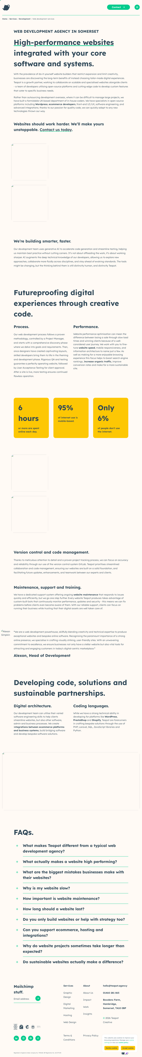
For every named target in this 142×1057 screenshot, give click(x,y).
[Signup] (38, 999)
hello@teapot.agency (115, 985)
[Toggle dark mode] (124, 1053)
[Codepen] (30, 1039)
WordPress (111, 716)
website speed (87, 347)
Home (4, 19)
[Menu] (137, 7)
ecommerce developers (62, 104)
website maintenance (85, 594)
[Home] (6, 8)
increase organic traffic (97, 361)
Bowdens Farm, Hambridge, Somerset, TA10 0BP (114, 1004)
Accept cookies (128, 1048)
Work (86, 1006)
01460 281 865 (111, 992)
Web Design (69, 1022)
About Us (88, 992)
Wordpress (41, 104)
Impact (87, 999)
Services (13, 19)
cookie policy (123, 1042)
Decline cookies (111, 1048)
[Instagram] (23, 1039)
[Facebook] (38, 1039)
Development (24, 19)
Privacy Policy (90, 1035)
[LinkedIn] (16, 1039)
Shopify (96, 720)
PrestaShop (79, 720)
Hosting (67, 1015)
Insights (87, 1013)
